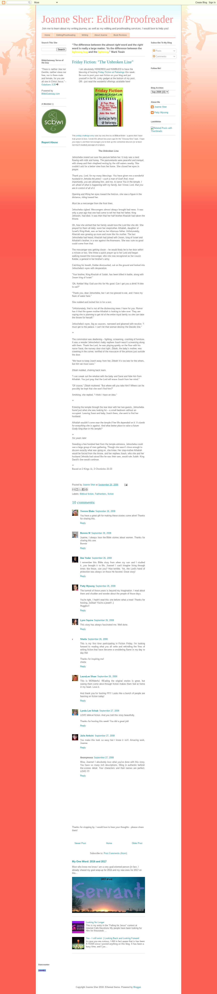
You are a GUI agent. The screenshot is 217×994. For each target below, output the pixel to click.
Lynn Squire (86, 620)
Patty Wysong (87, 586)
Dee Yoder (85, 558)
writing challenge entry (85, 136)
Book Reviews (120, 35)
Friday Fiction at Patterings (111, 72)
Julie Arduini (87, 735)
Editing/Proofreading (65, 35)
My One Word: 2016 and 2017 (89, 861)
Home (47, 35)
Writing (85, 35)
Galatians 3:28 (49, 84)
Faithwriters (100, 494)
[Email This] (73, 489)
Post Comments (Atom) (115, 853)
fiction (111, 494)
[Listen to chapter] (57, 84)
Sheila (83, 639)
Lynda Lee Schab (89, 710)
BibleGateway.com (51, 93)
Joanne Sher (160, 107)
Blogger (137, 987)
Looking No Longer (95, 922)
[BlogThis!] (76, 489)
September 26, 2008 (105, 511)
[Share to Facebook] (83, 489)
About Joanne (100, 35)
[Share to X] (80, 489)
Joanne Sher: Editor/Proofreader (107, 19)
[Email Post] (125, 484)
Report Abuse (50, 142)
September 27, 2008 (109, 710)
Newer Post (80, 843)
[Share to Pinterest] (86, 489)
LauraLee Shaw (88, 676)
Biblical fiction (87, 494)
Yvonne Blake (87, 511)
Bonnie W (85, 533)
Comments (160, 56)
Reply (83, 523)
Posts (158, 51)
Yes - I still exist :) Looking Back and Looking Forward (112, 938)
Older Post (137, 843)
